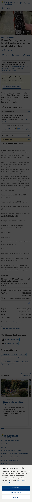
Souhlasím (16, 487)
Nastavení (16, 497)
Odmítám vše (16, 492)
